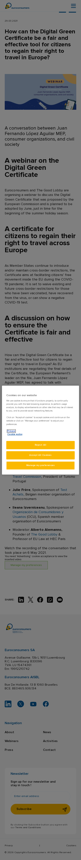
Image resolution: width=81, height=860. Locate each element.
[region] (40, 430)
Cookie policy (14, 434)
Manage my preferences (40, 465)
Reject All (40, 445)
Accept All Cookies (40, 455)
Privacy (11, 431)
